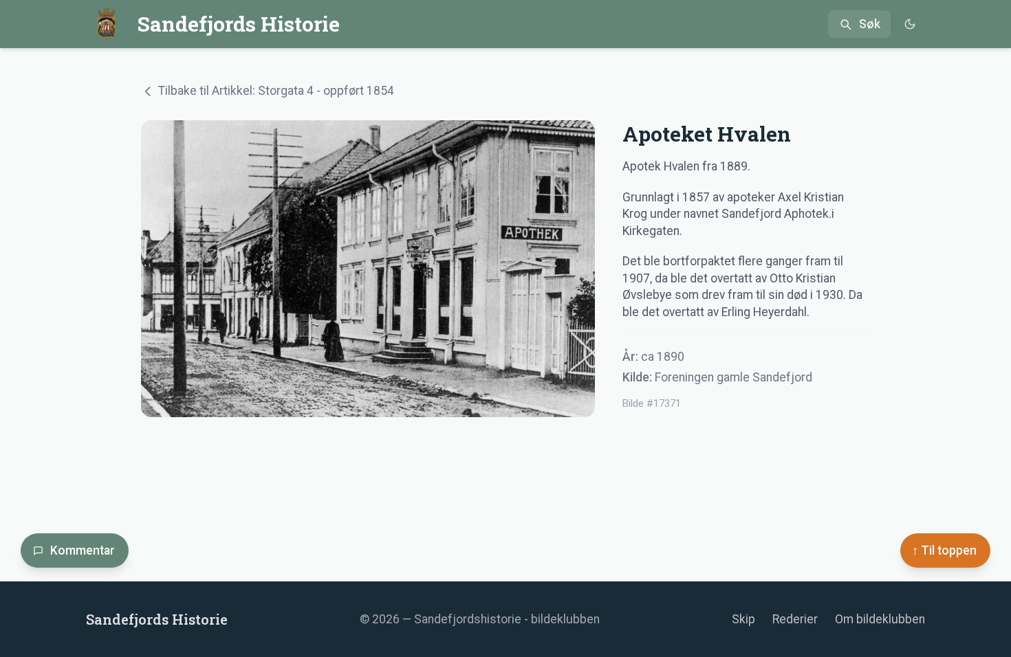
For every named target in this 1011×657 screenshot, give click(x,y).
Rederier (795, 619)
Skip (743, 619)
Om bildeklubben (880, 619)
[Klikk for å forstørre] (368, 268)
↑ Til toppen (944, 550)
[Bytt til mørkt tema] (909, 24)
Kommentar (82, 550)
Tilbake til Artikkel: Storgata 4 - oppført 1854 (276, 91)
